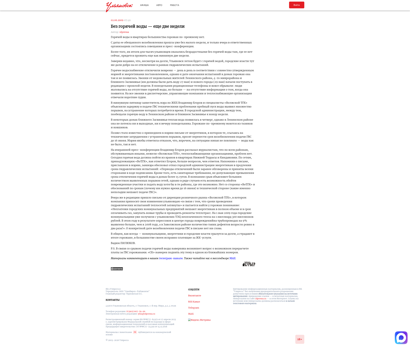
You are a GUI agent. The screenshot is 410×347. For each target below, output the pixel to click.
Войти (297, 5)
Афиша (144, 5)
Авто (159, 5)
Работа (174, 5)
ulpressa (124, 32)
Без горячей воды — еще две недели (148, 26)
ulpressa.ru (260, 298)
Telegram (193, 307)
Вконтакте (194, 295)
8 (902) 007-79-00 (136, 311)
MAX (233, 258)
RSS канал (194, 301)
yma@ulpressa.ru (146, 314)
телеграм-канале (171, 258)
